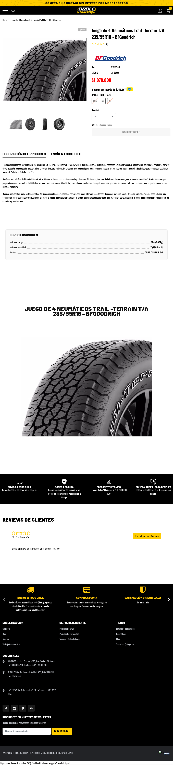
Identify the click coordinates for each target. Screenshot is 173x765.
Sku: (94, 67)
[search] (13, 10)
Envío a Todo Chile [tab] (66, 154)
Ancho (95, 94)
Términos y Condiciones (69, 639)
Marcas (6, 639)
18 (110, 101)
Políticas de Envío (66, 628)
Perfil (102, 94)
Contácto (6, 628)
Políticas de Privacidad (69, 634)
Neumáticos (121, 634)
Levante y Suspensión (125, 628)
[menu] (5, 10)
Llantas (119, 639)
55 (103, 101)
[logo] (86, 10)
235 (95, 101)
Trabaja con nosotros (11, 644)
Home (5, 19)
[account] (160, 10)
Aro (109, 94)
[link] (15, 124)
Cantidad (95, 109)
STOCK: (95, 72)
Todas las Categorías (125, 644)
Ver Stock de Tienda (103, 125)
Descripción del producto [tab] (24, 154)
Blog (4, 634)
